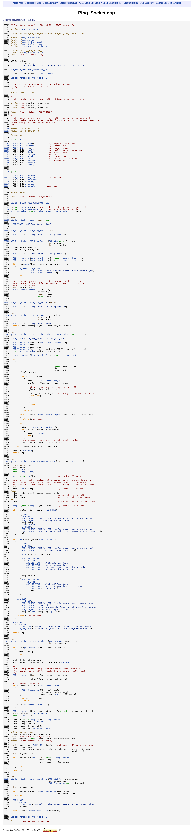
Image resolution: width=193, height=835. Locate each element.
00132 (6, 302)
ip (20, 139)
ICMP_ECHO (39, 722)
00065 (6, 161)
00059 (6, 148)
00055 (6, 139)
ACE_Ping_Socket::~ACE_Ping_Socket (29, 302)
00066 (6, 163)
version (30, 146)
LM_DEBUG (35, 269)
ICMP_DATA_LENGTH (31, 209)
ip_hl (29, 144)
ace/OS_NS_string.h (32, 42)
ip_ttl (29, 156)
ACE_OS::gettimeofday (51, 343)
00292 (6, 641)
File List (94, 3)
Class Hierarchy (50, 3)
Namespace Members (111, 3)
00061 (6, 152)
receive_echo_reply (38, 811)
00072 (6, 175)
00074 (6, 180)
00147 (6, 334)
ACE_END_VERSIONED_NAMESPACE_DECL (29, 78)
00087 (6, 207)
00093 (6, 220)
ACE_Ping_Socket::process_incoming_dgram (33, 461)
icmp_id (29, 182)
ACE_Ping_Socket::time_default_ (51, 211)
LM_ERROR (26, 527)
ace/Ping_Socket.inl (34, 53)
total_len (31, 150)
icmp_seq (29, 184)
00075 (6, 182)
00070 (6, 171)
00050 (6, 129)
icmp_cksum (31, 180)
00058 (6, 146)
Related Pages (162, 3)
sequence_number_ (42, 728)
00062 (6, 154)
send (34, 758)
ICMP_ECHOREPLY (47, 540)
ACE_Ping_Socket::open (22, 315)
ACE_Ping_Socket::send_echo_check (29, 641)
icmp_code (30, 177)
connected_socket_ (50, 686)
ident (29, 152)
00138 (6, 315)
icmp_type (30, 175)
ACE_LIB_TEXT (38, 271)
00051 (6, 131)
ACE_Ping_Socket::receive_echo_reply (30, 334)
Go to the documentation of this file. (19, 20)
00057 (6, 144)
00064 (6, 158)
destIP (29, 165)
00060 (6, 150)
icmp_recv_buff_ (39, 260)
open (26, 264)
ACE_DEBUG (22, 269)
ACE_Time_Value (18, 211)
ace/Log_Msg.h (29, 40)
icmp (21, 171)
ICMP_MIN (26, 207)
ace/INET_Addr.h (30, 38)
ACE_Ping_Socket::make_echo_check (29, 779)
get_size (59, 694)
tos (28, 148)
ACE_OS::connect (30, 690)
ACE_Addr (53, 241)
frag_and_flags (34, 154)
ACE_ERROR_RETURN (26, 525)
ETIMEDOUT (40, 434)
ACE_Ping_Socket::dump (22, 220)
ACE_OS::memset (21, 258)
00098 (6, 230)
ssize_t (74, 461)
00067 (6, 165)
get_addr (66, 662)
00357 (6, 779)
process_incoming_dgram (47, 415)
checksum (30, 161)
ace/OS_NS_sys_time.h (33, 44)
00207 (6, 461)
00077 (6, 186)
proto (29, 158)
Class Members (130, 3)
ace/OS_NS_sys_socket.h (34, 46)
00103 (6, 241)
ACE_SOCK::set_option (24, 290)
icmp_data (30, 186)
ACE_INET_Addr (56, 641)
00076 (6, 184)
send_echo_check (47, 792)
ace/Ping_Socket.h (31, 29)
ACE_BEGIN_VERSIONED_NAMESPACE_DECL (30, 69)
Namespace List (33, 3)
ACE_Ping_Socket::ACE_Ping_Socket (29, 230)
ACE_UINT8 (18, 144)
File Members (147, 3)
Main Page (18, 3)
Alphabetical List (68, 3)
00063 (6, 156)
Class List (83, 3)
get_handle (29, 648)
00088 (6, 209)
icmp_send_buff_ (39, 258)
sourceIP (30, 163)
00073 (6, 177)
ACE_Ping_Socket (45, 74)
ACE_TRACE (18, 224)
